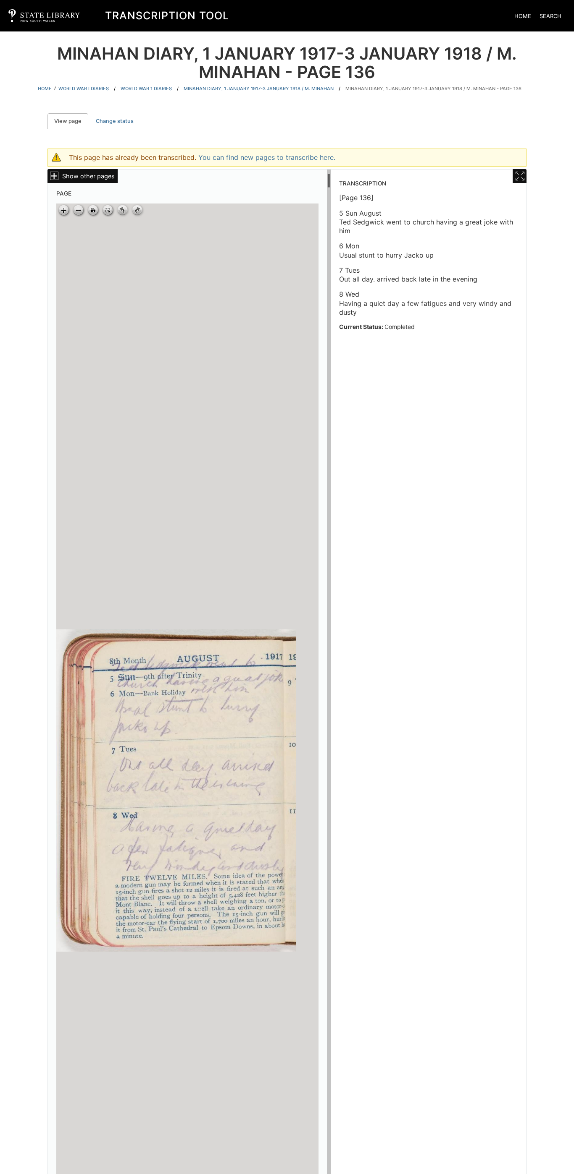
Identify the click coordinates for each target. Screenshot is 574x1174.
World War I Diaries (83, 88)
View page (71, 121)
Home (522, 16)
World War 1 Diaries (146, 88)
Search (550, 16)
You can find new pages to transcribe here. (266, 157)
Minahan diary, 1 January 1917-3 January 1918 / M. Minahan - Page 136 (433, 88)
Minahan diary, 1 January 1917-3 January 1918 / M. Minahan (259, 88)
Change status (115, 121)
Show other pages (88, 176)
